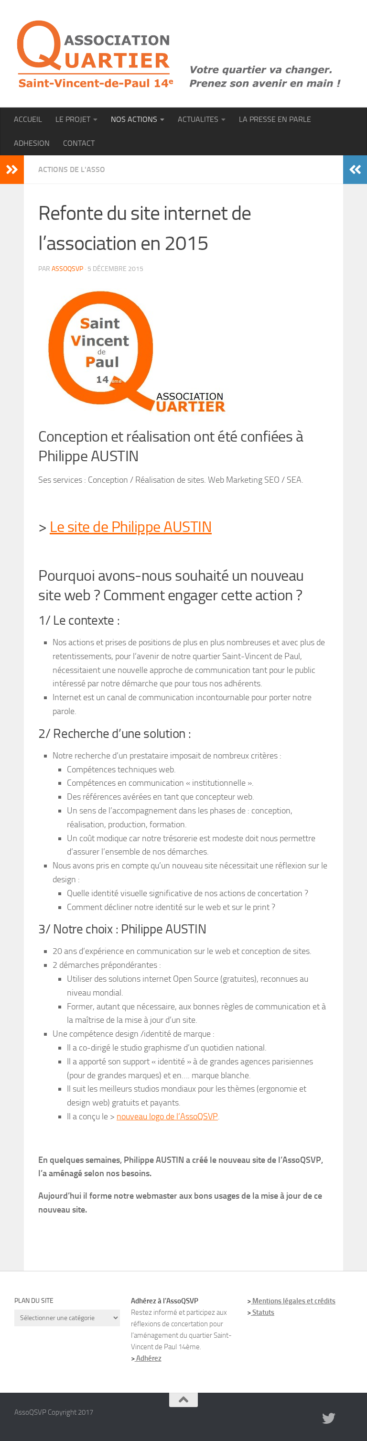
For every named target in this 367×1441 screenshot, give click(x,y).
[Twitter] (328, 1418)
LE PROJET (72, 119)
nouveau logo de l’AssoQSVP (167, 1116)
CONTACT (79, 143)
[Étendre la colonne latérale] (12, 169)
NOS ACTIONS (134, 119)
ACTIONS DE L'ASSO (71, 169)
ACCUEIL (28, 119)
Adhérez (148, 1358)
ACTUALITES (198, 119)
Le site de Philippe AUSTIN (131, 527)
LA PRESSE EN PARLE (275, 119)
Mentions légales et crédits (293, 1301)
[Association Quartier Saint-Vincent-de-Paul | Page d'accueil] (179, 53)
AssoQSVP (67, 269)
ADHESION (32, 143)
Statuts (262, 1312)
